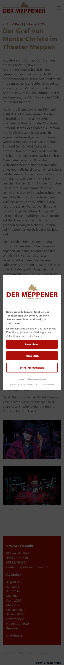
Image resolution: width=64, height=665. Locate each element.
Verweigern (32, 355)
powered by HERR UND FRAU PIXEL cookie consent (32, 385)
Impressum (21, 379)
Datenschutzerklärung (37, 379)
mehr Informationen (32, 367)
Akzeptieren (32, 344)
